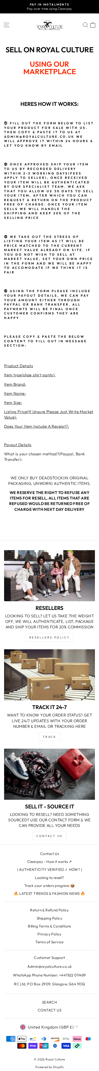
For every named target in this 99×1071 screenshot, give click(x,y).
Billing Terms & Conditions (49, 926)
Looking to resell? (49, 877)
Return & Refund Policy (49, 910)
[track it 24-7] (49, 674)
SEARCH (49, 1002)
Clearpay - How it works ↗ (49, 861)
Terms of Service (49, 942)
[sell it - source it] (49, 774)
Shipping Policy (49, 918)
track (49, 737)
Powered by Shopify (49, 1067)
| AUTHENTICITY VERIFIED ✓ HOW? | (49, 869)
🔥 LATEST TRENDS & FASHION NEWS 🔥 (49, 893)
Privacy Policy (49, 934)
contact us (49, 836)
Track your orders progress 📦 (49, 885)
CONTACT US (49, 1010)
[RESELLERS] (49, 575)
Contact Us (49, 853)
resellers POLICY (49, 637)
